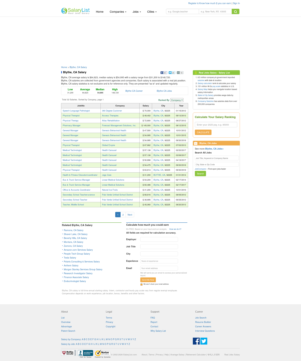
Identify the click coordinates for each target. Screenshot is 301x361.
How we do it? (175, 229)
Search (200, 173)
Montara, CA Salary (73, 241)
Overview (65, 322)
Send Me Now (148, 279)
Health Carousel (109, 150)
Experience (132, 260)
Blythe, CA (158, 110)
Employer (131, 239)
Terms (109, 317)
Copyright (110, 326)
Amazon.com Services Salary (78, 249)
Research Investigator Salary (78, 273)
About (144, 354)
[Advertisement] (150, 40)
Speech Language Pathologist (76, 110)
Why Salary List (158, 330)
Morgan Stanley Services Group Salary (83, 269)
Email (129, 268)
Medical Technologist (72, 150)
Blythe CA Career (134, 90)
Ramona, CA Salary (73, 230)
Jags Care (106, 174)
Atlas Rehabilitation (111, 120)
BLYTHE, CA (159, 174)
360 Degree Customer (112, 110)
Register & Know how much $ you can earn (210, 3)
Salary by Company (71, 339)
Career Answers (203, 326)
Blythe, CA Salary (78, 67)
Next (130, 214)
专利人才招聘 (213, 354)
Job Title (131, 246)
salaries (201, 80)
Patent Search (68, 330)
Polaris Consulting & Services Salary (82, 261)
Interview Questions (205, 330)
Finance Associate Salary (76, 277)
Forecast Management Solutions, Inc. (119, 125)
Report (153, 322)
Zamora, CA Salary (73, 245)
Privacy (109, 322)
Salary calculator (205, 83)
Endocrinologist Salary (75, 281)
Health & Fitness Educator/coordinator (80, 174)
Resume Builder (203, 322)
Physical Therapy (71, 120)
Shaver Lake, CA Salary (75, 234)
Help (167, 354)
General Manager (70, 130)
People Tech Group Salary (77, 253)
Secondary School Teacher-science (79, 194)
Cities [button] (151, 11)
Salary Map (202, 89)
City (128, 253)
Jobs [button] (136, 11)
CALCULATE (203, 132)
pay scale (216, 86)
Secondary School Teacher (75, 199)
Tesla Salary (70, 257)
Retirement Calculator (196, 354)
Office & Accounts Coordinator (76, 189)
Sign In (236, 3)
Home (101, 11)
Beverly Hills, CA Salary (75, 238)
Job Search (200, 317)
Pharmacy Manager (71, 125)
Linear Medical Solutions (113, 179)
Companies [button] (117, 11)
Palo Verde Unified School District (117, 194)
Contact (154, 326)
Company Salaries (206, 101)
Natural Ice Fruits (110, 189)
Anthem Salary (71, 265)
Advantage (66, 326)
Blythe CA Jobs (164, 90)
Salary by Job (68, 343)
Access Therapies (110, 115)
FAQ (152, 317)
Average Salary (177, 354)
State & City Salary (206, 95)
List (63, 317)
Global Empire (108, 145)
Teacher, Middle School (73, 204)
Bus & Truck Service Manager (76, 179)
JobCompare (200, 168)
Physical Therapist (71, 115)
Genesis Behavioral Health (114, 130)
